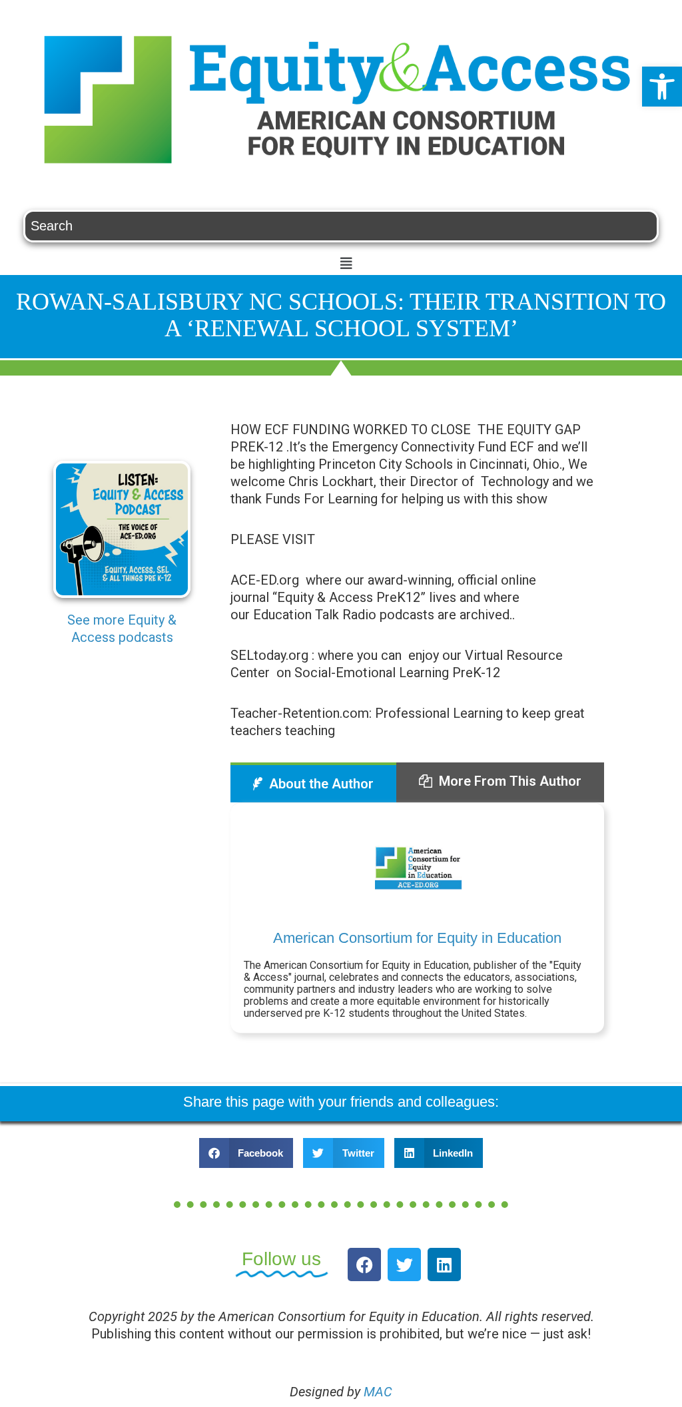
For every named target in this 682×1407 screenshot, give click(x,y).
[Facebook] (364, 1264)
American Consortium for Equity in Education (417, 938)
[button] (662, 87)
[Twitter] (404, 1264)
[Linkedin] (444, 1264)
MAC (378, 1392)
